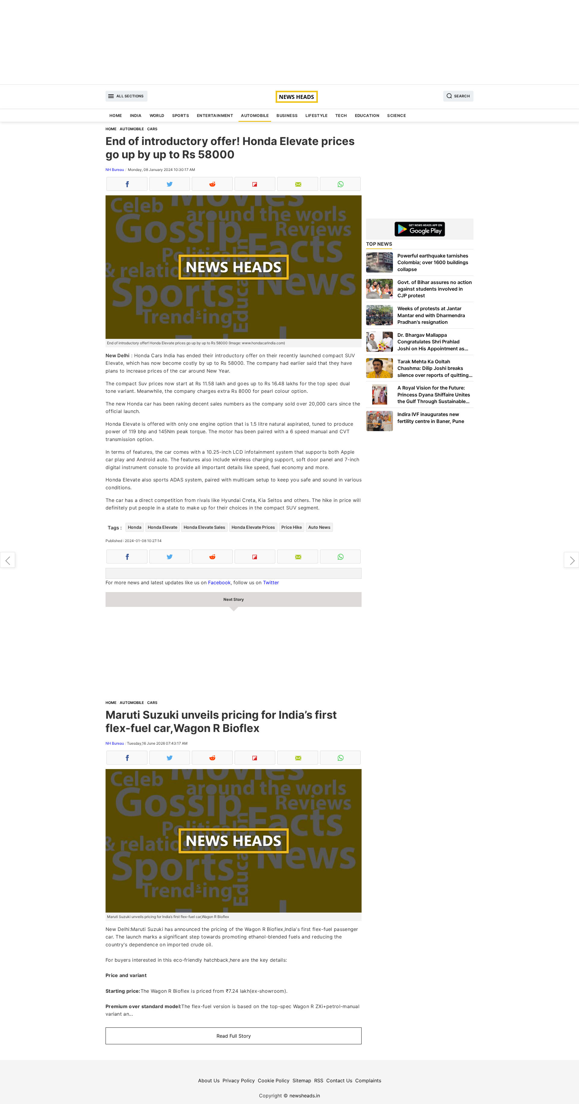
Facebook (219, 582)
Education (367, 115)
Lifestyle (316, 115)
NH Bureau (115, 169)
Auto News (319, 527)
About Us (209, 1080)
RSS (318, 1080)
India (136, 115)
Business (287, 115)
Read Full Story (234, 1036)
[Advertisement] (289, 42)
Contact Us (339, 1080)
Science (396, 115)
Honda (134, 527)
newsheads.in (305, 1096)
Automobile (255, 115)
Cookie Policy (274, 1080)
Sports (180, 115)
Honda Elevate (162, 527)
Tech (341, 115)
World (157, 115)
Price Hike (291, 527)
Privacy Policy (239, 1080)
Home (115, 115)
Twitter (271, 582)
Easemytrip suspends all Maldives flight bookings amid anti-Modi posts (7, 560)
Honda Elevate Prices (253, 527)
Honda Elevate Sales (204, 527)
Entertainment (215, 115)
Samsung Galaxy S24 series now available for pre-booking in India (571, 560)
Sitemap (302, 1080)
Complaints (368, 1080)
